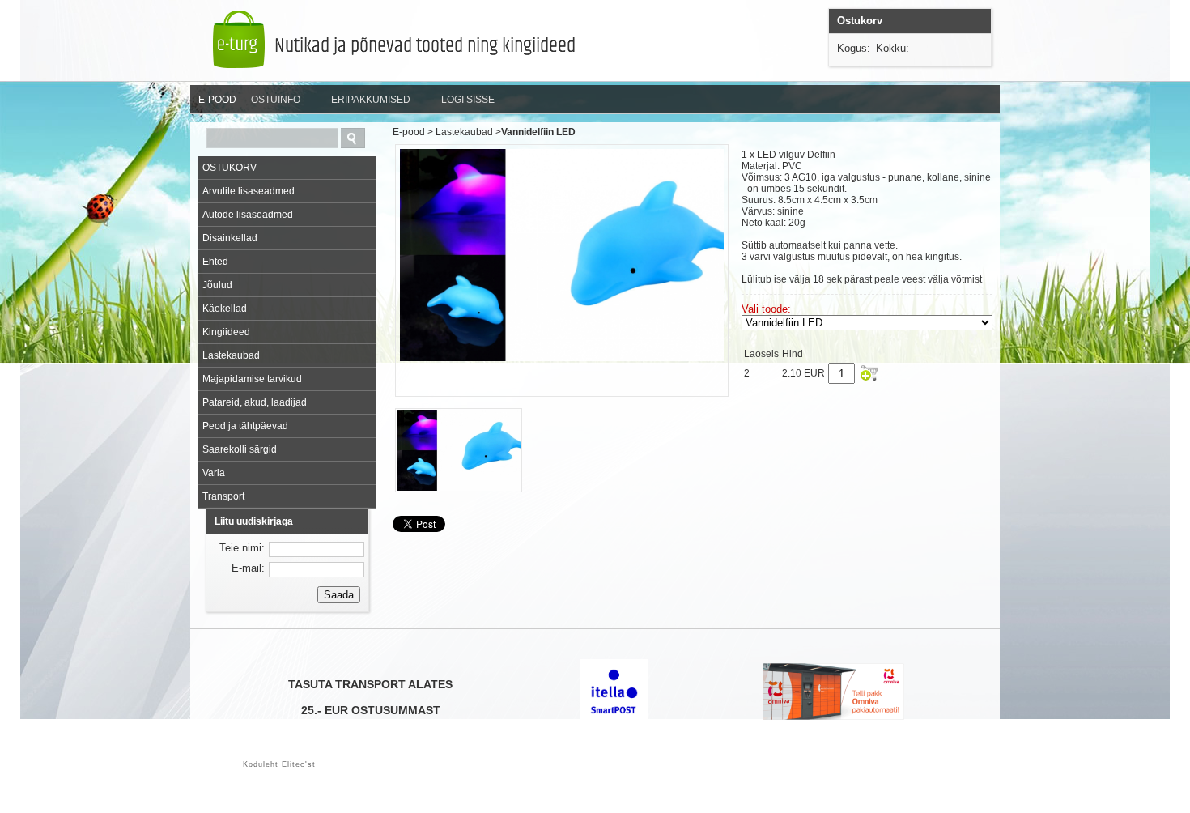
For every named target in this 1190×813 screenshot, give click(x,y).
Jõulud (217, 285)
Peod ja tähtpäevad (245, 426)
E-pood (409, 132)
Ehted (215, 261)
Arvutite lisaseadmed (248, 191)
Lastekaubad (231, 355)
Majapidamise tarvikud (252, 379)
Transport (223, 496)
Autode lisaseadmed (247, 214)
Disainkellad (229, 238)
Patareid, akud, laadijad (254, 402)
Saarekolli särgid (239, 449)
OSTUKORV (229, 167)
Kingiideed (226, 332)
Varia (213, 473)
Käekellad (224, 308)
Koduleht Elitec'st (279, 764)
